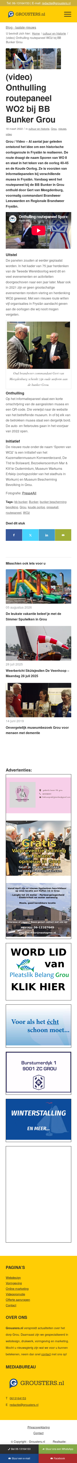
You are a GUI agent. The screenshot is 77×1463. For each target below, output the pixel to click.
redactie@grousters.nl (56, 3)
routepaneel (13, 512)
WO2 (26, 512)
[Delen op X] (30, 535)
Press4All (29, 493)
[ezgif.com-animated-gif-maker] (38, 1072)
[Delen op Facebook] (14, 535)
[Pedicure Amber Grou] (38, 795)
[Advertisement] (38, 1195)
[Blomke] (38, 1025)
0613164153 (18, 1398)
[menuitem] (65, 14)
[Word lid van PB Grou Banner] (38, 970)
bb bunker (20, 501)
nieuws (62, 129)
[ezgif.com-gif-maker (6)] (38, 1119)
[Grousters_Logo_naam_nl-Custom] (32, 14)
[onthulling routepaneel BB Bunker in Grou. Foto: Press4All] (33, 58)
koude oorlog (36, 507)
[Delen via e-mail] (63, 535)
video (9, 134)
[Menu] (65, 14)
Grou (54, 129)
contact (46, 1354)
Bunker (33, 501)
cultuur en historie (39, 129)
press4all (52, 507)
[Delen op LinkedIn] (47, 535)
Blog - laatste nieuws (21, 27)
